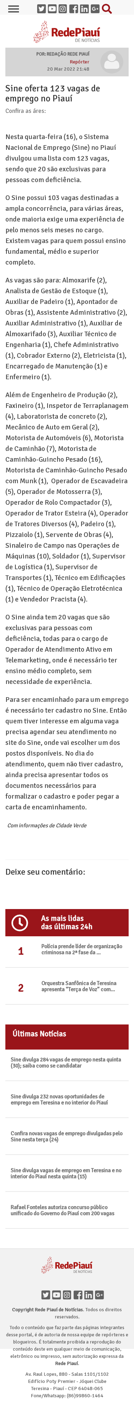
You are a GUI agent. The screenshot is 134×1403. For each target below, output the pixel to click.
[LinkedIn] (88, 1293)
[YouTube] (56, 1293)
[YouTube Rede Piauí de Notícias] (52, 7)
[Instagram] (67, 1293)
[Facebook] (78, 1293)
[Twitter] (45, 1293)
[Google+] (99, 1293)
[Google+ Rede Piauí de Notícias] (95, 7)
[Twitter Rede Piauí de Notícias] (41, 7)
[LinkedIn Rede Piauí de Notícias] (84, 7)
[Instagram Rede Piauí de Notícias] (63, 7)
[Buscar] (105, 7)
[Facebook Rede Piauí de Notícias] (73, 7)
